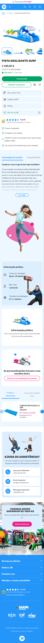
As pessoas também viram (32, 394)
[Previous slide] (2, 411)
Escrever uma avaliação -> (15, 595)
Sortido (9, 13)
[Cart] (39, 6)
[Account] (29, 6)
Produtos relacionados (10, 394)
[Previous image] (4, 30)
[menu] (9, 6)
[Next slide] (42, 411)
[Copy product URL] (34, 84)
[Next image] (39, 30)
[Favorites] (34, 6)
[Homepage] (4, 7)
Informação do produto (12, 157)
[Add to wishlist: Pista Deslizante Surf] (39, 84)
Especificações (34, 157)
